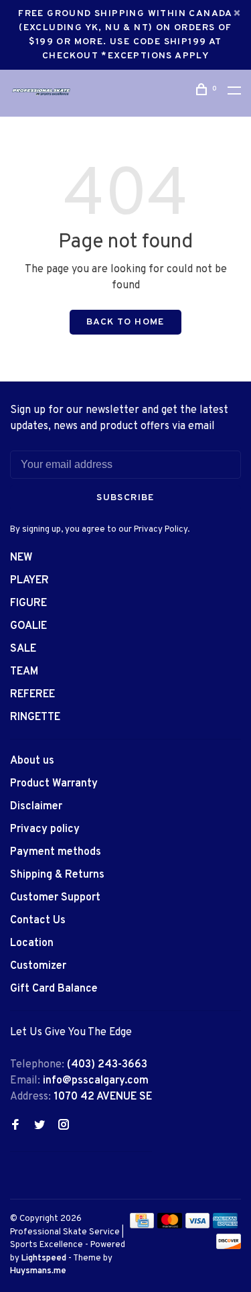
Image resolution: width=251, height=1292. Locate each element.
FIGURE (28, 603)
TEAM (24, 672)
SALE (23, 649)
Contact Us (38, 920)
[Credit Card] (142, 1225)
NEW (21, 558)
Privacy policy (45, 829)
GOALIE (28, 626)
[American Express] (225, 1225)
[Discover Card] (228, 1246)
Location (32, 943)
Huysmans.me (38, 1271)
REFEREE (32, 694)
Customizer (38, 966)
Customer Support (55, 897)
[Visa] (197, 1225)
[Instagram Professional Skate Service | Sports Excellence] (63, 1126)
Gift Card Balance (54, 989)
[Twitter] (39, 1126)
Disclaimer (36, 806)
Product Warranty (54, 783)
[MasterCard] (169, 1225)
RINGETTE (35, 717)
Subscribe (125, 498)
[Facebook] (15, 1126)
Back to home (125, 322)
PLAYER (29, 580)
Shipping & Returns (57, 875)
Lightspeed (43, 1258)
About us (32, 761)
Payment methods (55, 852)
